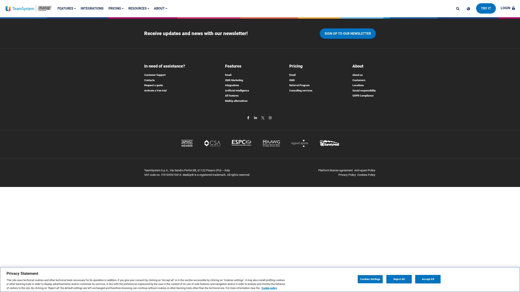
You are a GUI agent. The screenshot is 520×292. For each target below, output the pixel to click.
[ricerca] (458, 9)
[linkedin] (256, 118)
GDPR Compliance (363, 95)
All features (232, 95)
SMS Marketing (234, 80)
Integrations (92, 8)
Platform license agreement (335, 170)
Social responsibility (364, 90)
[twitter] (263, 118)
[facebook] (249, 118)
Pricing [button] (115, 8)
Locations (358, 85)
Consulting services (300, 90)
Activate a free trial (155, 90)
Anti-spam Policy (364, 170)
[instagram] (270, 118)
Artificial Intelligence (237, 90)
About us (357, 74)
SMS (292, 80)
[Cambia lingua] (468, 9)
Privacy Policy (347, 174)
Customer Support (155, 74)
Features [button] (65, 8)
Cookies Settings (370, 279)
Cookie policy (269, 287)
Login (505, 8)
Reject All (399, 279)
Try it (486, 8)
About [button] (160, 8)
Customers (358, 80)
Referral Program (299, 85)
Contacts (149, 80)
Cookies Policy (366, 174)
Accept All (428, 279)
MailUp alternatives (236, 100)
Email (228, 74)
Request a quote (153, 85)
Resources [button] (137, 8)
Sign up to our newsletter (348, 33)
